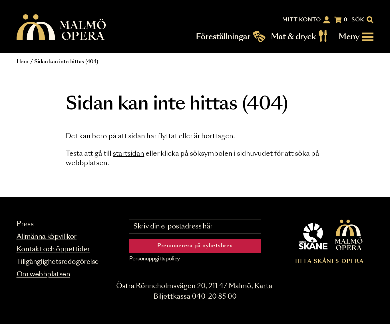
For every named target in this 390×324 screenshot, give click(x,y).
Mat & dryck (293, 37)
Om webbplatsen (43, 274)
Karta (263, 286)
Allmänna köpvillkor (47, 237)
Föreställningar (223, 37)
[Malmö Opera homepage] (62, 27)
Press (25, 224)
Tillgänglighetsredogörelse (58, 262)
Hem (23, 61)
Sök (357, 20)
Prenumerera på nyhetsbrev (195, 245)
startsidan (128, 154)
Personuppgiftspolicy (154, 259)
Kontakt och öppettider (53, 249)
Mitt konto (301, 20)
